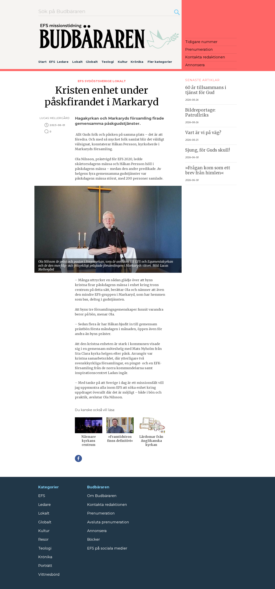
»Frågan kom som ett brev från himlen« (207, 170)
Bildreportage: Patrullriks (200, 112)
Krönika (137, 62)
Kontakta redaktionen (205, 57)
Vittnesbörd (49, 574)
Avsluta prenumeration (108, 522)
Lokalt (77, 62)
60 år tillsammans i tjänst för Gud (205, 90)
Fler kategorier (160, 62)
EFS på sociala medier (107, 548)
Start (42, 62)
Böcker (93, 539)
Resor (43, 539)
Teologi (107, 62)
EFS (52, 62)
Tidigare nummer (201, 42)
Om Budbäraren (102, 496)
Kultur (123, 62)
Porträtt (45, 565)
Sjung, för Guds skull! (207, 150)
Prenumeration (199, 49)
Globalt (92, 62)
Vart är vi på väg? (203, 132)
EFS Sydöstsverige (95, 81)
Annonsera (195, 65)
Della (78, 458)
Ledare (62, 62)
